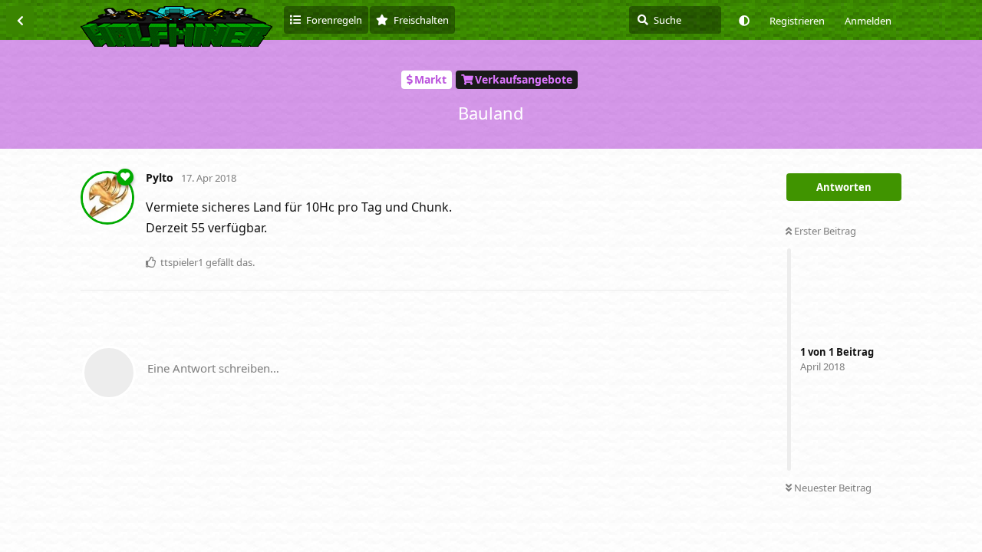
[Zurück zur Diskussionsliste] (20, 20)
